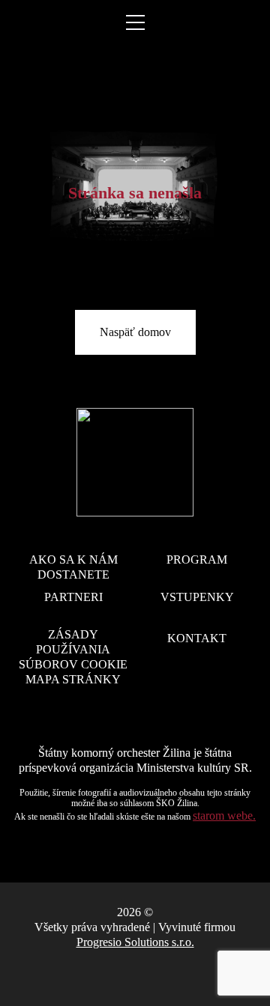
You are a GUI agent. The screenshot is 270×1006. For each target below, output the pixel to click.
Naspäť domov (135, 332)
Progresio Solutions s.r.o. (135, 942)
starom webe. (224, 815)
